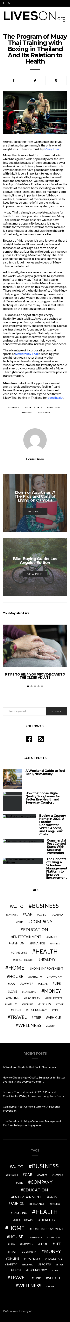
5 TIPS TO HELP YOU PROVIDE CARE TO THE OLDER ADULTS (35, 676)
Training (44, 412)
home (16, 967)
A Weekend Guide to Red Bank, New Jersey (45, 772)
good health (55, 397)
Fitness (55, 943)
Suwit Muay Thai (26, 353)
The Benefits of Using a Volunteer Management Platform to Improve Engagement (56, 868)
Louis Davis (35, 459)
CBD (20, 922)
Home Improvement (47, 968)
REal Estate (54, 998)
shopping (28, 1004)
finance (38, 943)
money (52, 991)
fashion (17, 943)
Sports (45, 1004)
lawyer (27, 983)
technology (37, 1009)
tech (17, 1009)
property (33, 998)
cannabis (12, 914)
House (16, 976)
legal (44, 983)
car (28, 914)
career (43, 914)
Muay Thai (51, 149)
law (12, 983)
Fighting (15, 407)
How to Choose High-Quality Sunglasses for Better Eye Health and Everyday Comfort (42, 797)
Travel (18, 1017)
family (52, 937)
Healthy (47, 960)
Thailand (27, 412)
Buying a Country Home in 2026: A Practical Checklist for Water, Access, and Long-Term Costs (52, 825)
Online (13, 998)
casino (58, 914)
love (13, 991)
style (60, 1004)
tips (55, 1010)
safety (12, 1004)
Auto (18, 906)
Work (51, 1026)
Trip (37, 1018)
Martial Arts (34, 407)
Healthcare (24, 959)
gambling (19, 952)
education (35, 929)
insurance (36, 977)
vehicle (54, 1018)
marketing (30, 992)
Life (58, 983)
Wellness (29, 1025)
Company (41, 921)
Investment (55, 977)
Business (45, 905)
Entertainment (27, 937)
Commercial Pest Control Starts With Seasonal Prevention (56, 847)
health (46, 951)
